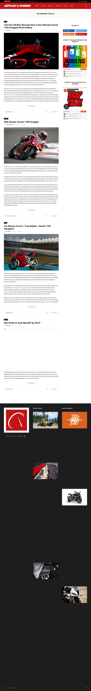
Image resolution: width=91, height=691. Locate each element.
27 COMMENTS (20, 231)
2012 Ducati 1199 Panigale (49, 201)
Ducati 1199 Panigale (38, 101)
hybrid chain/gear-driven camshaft (15, 88)
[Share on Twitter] (53, 111)
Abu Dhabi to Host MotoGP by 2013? (22, 322)
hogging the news (16, 72)
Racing (5, 319)
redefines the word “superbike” (24, 98)
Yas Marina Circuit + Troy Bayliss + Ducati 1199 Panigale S (27, 227)
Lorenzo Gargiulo (9, 124)
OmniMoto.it (7, 168)
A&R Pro (43, 5)
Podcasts (50, 5)
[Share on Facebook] (51, 111)
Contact (65, 5)
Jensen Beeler (8, 30)
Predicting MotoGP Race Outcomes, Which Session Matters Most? (24, 1)
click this (45, 170)
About (37, 5)
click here (48, 80)
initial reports (34, 82)
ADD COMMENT (20, 325)
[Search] (86, 6)
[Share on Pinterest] (57, 111)
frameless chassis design (23, 84)
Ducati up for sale (43, 74)
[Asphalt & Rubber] (17, 6)
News (5, 21)
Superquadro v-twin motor (47, 90)
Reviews (6, 118)
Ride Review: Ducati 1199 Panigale (21, 121)
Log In (72, 5)
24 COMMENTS (20, 30)
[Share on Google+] (55, 111)
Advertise (58, 5)
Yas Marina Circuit (33, 372)
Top (86, 687)
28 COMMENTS (22, 124)
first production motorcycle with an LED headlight (24, 287)
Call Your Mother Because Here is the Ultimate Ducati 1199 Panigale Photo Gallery (31, 26)
